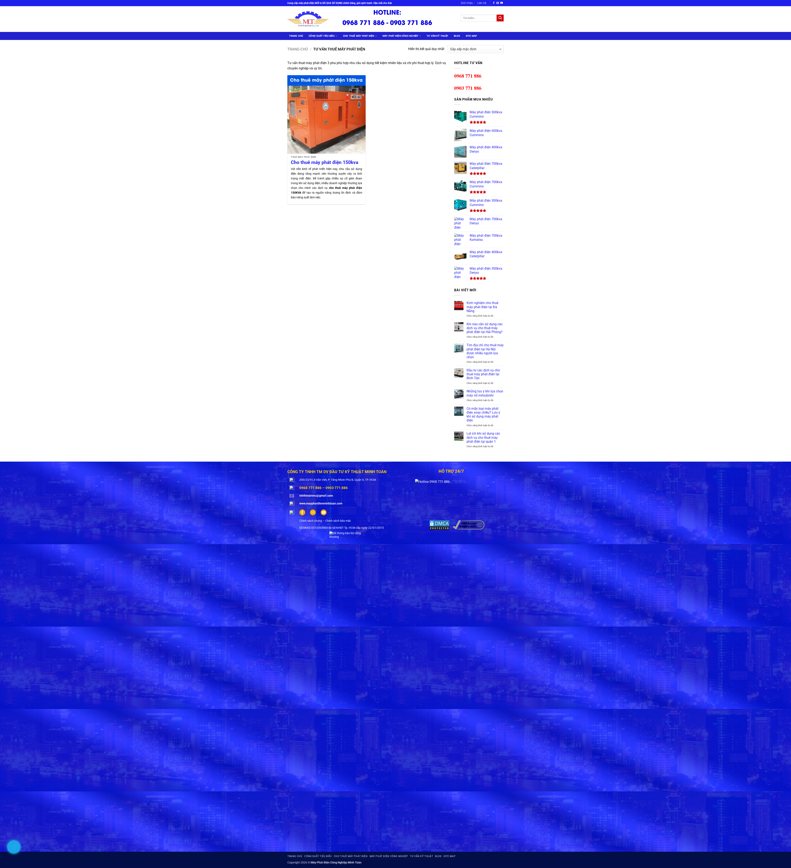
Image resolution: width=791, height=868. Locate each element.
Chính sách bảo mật (338, 521)
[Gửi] (500, 18)
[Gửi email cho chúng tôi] (497, 3)
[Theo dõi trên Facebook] (494, 3)
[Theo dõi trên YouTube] (501, 3)
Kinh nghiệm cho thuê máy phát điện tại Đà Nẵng (482, 307)
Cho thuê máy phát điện (358, 35)
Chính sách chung (310, 521)
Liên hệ (481, 3)
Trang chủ (296, 35)
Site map (471, 35)
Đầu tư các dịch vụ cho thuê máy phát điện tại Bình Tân (483, 374)
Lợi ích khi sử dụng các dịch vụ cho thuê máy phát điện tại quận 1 (483, 437)
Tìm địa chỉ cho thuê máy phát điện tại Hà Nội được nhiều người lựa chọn (485, 351)
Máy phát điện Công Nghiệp (400, 35)
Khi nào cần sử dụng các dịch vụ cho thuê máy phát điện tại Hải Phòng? (485, 328)
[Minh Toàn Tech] (310, 19)
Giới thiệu (467, 3)
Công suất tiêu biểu (322, 35)
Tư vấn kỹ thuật (437, 35)
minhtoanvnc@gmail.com (316, 495)
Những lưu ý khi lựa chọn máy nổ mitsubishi (485, 393)
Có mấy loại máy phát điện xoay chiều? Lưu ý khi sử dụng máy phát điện (483, 414)
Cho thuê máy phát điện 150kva (324, 162)
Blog (457, 35)
